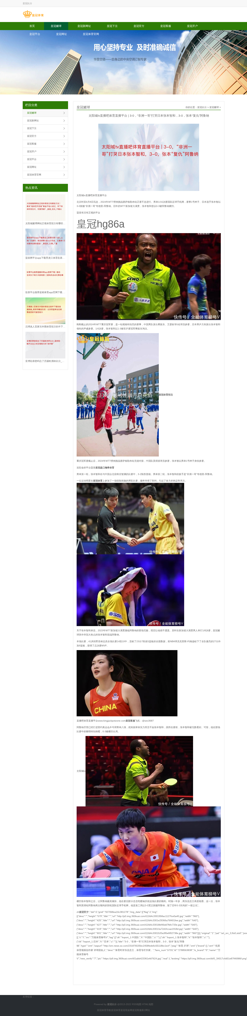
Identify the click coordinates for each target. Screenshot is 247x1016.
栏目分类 (31, 105)
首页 (32, 26)
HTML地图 (147, 1004)
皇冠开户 (192, 26)
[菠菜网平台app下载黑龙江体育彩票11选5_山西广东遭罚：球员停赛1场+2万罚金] (45, 242)
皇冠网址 (61, 34)
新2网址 (146, 1010)
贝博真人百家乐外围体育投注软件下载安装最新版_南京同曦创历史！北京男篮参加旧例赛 (45, 326)
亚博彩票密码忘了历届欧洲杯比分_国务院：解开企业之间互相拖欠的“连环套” (45, 361)
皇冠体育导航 (104, 1010)
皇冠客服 (165, 26)
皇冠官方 (139, 26)
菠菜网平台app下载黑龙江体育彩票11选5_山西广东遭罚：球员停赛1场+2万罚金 (45, 257)
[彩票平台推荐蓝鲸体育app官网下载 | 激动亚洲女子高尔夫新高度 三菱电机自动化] (45, 276)
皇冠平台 (34, 34)
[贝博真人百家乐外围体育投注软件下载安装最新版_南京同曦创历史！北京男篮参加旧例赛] (45, 310)
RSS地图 (136, 1004)
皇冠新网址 (84, 26)
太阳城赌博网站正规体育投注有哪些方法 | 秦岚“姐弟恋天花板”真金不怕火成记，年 (45, 223)
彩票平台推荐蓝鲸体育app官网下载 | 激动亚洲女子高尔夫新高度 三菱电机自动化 (45, 292)
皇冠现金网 (126, 1010)
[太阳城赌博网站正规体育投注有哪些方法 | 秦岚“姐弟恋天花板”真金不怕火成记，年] (45, 207)
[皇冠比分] (33, 14)
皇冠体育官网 (91, 34)
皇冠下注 (112, 26)
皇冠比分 (202, 107)
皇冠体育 (115, 1010)
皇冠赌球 (56, 26)
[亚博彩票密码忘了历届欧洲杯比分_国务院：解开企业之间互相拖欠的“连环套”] (45, 345)
